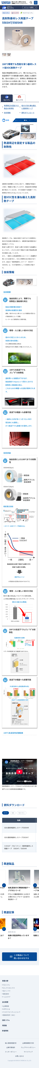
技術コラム (6, 1020)
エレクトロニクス (9, 988)
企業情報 (6, 1006)
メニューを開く (29, 7)
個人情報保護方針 (11, 1043)
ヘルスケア (6, 997)
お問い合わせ (19, 1056)
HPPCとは (6, 1009)
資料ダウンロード (27, 112)
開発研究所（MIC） (9, 1015)
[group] (19, 885)
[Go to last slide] (4, 885)
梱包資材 (6, 994)
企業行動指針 (10, 1047)
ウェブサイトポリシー (28, 1047)
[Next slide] (35, 885)
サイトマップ (28, 1052)
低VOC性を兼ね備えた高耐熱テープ (28, 107)
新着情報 (5, 1030)
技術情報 (7, 112)
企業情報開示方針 (28, 1043)
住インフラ (15, 13)
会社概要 (5, 1002)
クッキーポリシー (11, 1052)
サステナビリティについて (11, 1012)
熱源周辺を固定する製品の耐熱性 (11, 107)
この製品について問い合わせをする (21, 957)
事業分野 (5, 981)
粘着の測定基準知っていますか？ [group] (18, 935)
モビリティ (10, 7)
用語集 (4, 1025)
